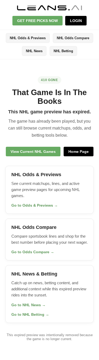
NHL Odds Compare (73, 38)
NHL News (34, 51)
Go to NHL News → (28, 305)
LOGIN (76, 21)
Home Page (78, 151)
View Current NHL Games (33, 151)
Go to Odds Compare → (32, 252)
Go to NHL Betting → (30, 314)
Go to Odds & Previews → (34, 205)
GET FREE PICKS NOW (37, 21)
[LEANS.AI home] (49, 7)
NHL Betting (63, 51)
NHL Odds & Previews (28, 38)
